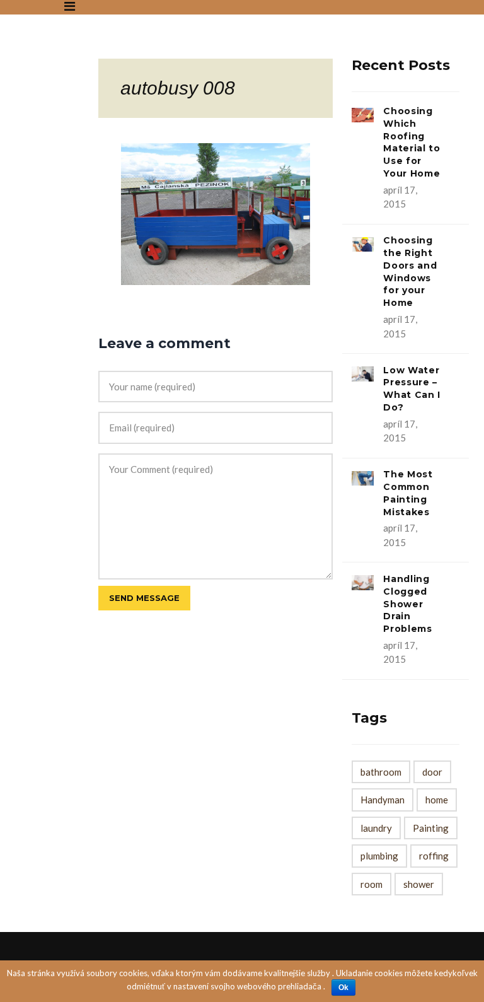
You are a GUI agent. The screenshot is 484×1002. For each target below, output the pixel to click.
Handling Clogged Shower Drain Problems (407, 603)
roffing (434, 855)
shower (418, 884)
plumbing (379, 855)
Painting (431, 828)
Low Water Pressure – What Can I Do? (412, 388)
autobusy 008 (177, 88)
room (371, 884)
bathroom (380, 772)
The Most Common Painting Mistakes (408, 493)
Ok (343, 987)
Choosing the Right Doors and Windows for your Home (410, 271)
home (436, 799)
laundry (376, 828)
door (432, 772)
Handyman (382, 799)
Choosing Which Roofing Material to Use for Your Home (412, 142)
